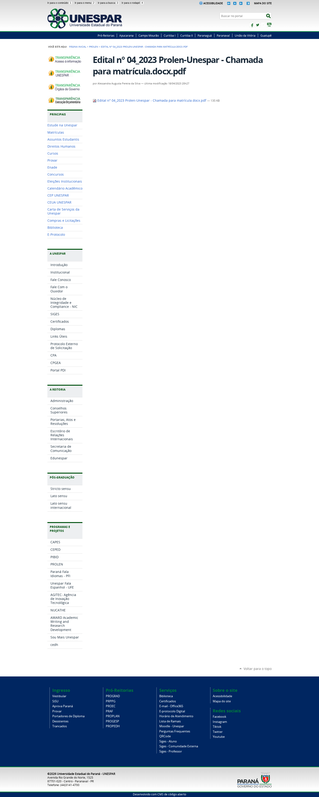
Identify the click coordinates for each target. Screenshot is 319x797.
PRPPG (110, 701)
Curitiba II (186, 35)
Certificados (167, 701)
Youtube (219, 737)
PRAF (109, 711)
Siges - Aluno (168, 741)
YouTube (269, 25)
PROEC (110, 706)
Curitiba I (169, 35)
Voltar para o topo (258, 668)
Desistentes (60, 721)
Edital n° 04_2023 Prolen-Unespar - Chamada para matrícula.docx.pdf (151, 100)
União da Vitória (245, 35)
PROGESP (112, 721)
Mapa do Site (263, 3)
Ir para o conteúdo (59, 2)
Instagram (263, 25)
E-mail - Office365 (171, 706)
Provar (57, 711)
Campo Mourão (148, 35)
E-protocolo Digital (172, 711)
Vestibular (59, 696)
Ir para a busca (108, 2)
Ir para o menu (84, 2)
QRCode (165, 736)
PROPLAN (113, 716)
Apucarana (126, 35)
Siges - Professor (170, 751)
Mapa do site (222, 701)
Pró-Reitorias (106, 35)
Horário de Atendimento (176, 716)
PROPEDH (113, 726)
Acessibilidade (213, 3)
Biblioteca (166, 696)
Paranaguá (205, 35)
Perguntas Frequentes (174, 731)
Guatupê (266, 35)
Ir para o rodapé (132, 2)
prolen (93, 46)
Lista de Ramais (170, 721)
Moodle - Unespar (171, 726)
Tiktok (217, 727)
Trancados (59, 726)
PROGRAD (113, 696)
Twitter (257, 25)
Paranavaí (223, 35)
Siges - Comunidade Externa (178, 746)
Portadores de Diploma (68, 716)
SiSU (55, 701)
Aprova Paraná (62, 706)
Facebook (251, 25)
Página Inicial (77, 46)
